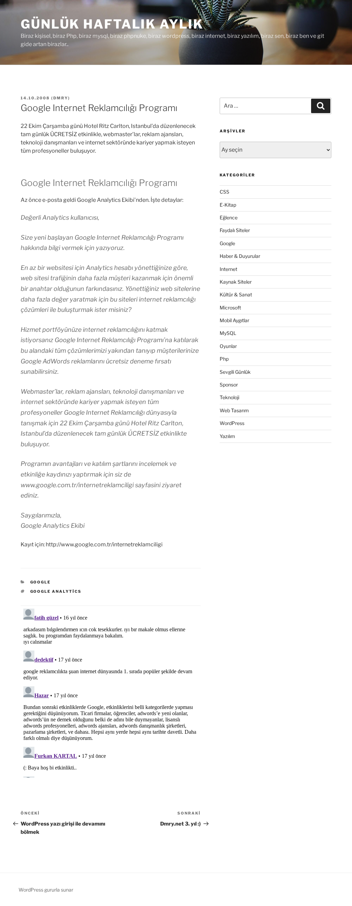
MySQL (228, 333)
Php (224, 359)
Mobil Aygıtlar (234, 320)
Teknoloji (229, 397)
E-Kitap (228, 205)
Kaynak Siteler (236, 282)
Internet (228, 269)
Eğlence (229, 217)
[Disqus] (111, 692)
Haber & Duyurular (240, 256)
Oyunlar (228, 346)
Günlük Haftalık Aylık (112, 24)
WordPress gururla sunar (46, 890)
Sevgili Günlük (235, 372)
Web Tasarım (234, 410)
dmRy (60, 98)
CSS (224, 192)
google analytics (56, 591)
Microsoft (230, 307)
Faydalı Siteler (235, 230)
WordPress (232, 423)
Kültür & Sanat (236, 294)
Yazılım (227, 436)
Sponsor (229, 384)
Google (40, 582)
